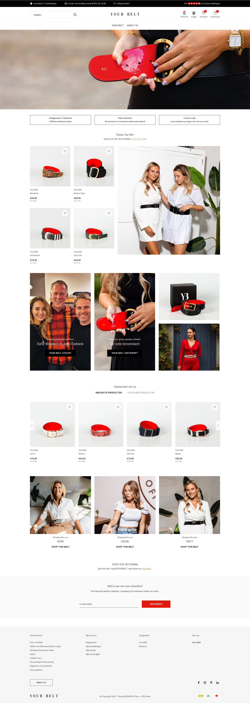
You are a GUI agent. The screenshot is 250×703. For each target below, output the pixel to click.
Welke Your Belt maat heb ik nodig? (45, 646)
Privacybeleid (36, 670)
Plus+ (137, 696)
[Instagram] (205, 682)
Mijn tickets (91, 650)
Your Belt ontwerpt (125, 353)
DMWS (130, 696)
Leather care (35, 658)
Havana (82, 453)
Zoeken (75, 14)
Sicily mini (78, 255)
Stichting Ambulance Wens (42, 650)
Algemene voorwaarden (41, 666)
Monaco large (79, 193)
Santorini (130, 453)
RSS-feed (145, 696)
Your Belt (118, 25)
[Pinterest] (211, 682)
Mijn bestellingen (93, 646)
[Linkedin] (217, 682)
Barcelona (34, 193)
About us (132, 25)
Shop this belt (61, 546)
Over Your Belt (36, 642)
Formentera (35, 255)
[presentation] (32, 425)
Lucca (32, 453)
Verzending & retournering (42, 662)
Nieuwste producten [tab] (109, 392)
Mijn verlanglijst (93, 654)
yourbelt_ (147, 568)
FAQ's (32, 654)
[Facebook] (199, 682)
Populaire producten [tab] (141, 392)
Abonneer (156, 604)
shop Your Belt (139, 139)
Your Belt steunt (60, 353)
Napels (178, 453)
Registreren (91, 642)
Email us (41, 682)
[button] (121, 104)
